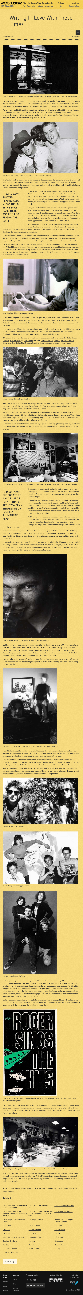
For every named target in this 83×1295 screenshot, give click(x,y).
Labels (5, 1286)
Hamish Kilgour (60, 1245)
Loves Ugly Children (10, 1252)
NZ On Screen (55, 1280)
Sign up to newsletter (37, 1285)
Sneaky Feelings (35, 1229)
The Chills (67, 338)
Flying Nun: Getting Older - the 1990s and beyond (15, 1206)
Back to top (9, 1262)
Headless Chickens (39, 343)
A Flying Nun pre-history (64, 1205)
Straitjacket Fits (18, 343)
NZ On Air (74, 1283)
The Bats (57, 340)
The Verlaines (15, 340)
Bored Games (34, 1249)
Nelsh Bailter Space (42, 648)
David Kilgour (34, 1245)
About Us (16, 1275)
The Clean (55, 334)
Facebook (78, 32)
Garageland (51, 343)
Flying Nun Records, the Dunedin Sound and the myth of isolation (15, 1213)
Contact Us (16, 1279)
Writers (15, 1284)
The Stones (28, 340)
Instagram (31, 1279)
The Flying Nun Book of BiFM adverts (14, 1220)
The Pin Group (41, 334)
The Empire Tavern (36, 1219)
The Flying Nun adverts (63, 1211)
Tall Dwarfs (33, 1233)
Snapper (28, 343)
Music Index (5, 1276)
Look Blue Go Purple (10, 1249)
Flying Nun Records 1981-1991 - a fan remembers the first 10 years (41, 1213)
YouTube (34, 1279)
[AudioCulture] (11, 4)
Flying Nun (48, 101)
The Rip (57, 1249)
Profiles (5, 1282)
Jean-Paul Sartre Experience (13, 1237)
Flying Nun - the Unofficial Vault (39, 1206)
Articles (5, 1290)
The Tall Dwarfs (47, 340)
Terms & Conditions (16, 1289)
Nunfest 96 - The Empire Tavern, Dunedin (63, 1220)
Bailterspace (59, 1237)
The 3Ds (6, 1245)
